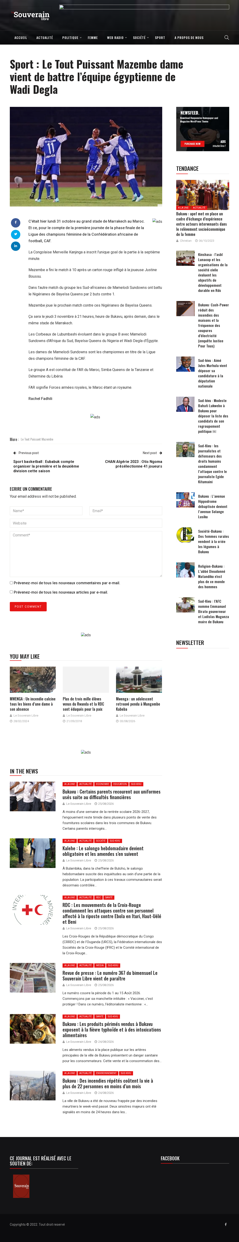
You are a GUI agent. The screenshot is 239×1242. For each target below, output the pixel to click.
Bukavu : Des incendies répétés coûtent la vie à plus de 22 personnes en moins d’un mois (108, 1083)
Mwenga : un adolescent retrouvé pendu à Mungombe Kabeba (138, 704)
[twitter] (15, 234)
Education (120, 784)
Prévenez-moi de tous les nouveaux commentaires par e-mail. (67, 583)
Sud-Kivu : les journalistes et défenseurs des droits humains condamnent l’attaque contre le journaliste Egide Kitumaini (212, 463)
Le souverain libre (26, 715)
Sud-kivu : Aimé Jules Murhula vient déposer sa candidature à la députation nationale (212, 373)
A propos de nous (189, 37)
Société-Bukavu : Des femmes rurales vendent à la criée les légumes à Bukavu (213, 541)
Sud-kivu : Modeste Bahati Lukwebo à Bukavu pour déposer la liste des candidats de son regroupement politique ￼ (213, 416)
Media (100, 965)
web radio (115, 37)
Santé (108, 897)
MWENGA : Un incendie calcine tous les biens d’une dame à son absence (33, 704)
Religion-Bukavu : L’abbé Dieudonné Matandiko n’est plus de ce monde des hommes (211, 576)
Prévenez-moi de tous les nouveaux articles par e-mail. (61, 592)
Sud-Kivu (136, 784)
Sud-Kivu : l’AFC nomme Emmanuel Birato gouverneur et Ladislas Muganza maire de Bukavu (213, 611)
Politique (70, 37)
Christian (186, 240)
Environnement (106, 1073)
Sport (160, 37)
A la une (69, 784)
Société (139, 37)
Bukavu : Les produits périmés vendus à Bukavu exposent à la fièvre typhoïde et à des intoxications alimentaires (112, 1029)
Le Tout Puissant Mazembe (37, 439)
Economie (102, 784)
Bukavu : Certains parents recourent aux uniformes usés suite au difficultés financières (112, 794)
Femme (93, 37)
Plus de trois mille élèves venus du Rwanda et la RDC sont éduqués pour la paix (83, 704)
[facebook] (16, 222)
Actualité (44, 37)
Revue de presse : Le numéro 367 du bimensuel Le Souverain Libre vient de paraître (110, 975)
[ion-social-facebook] (225, 1224)
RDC (98, 897)
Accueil (20, 37)
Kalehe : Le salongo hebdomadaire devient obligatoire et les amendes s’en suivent (103, 851)
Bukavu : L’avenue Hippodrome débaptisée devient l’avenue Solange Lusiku (212, 506)
